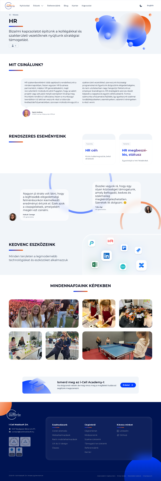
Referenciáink (53, 6)
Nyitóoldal (25, 6)
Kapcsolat (86, 6)
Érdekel (126, 385)
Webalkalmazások (61, 435)
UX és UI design (60, 444)
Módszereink (91, 435)
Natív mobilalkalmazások (64, 439)
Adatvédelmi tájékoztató (106, 476)
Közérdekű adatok (134, 476)
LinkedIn (122, 431)
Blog (66, 6)
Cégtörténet (91, 431)
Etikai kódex (121, 476)
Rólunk (36, 6)
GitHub (122, 435)
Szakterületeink (93, 439)
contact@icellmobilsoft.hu (23, 432)
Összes (55, 448)
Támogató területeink (96, 444)
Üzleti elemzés (59, 431)
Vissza (15, 15)
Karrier (75, 6)
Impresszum (147, 476)
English (150, 5)
